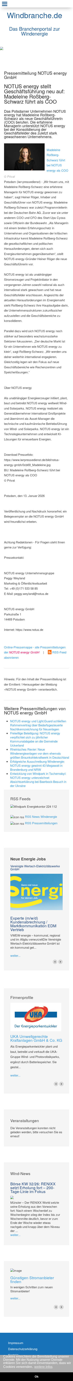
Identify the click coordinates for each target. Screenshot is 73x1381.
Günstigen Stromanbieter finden (32, 1279)
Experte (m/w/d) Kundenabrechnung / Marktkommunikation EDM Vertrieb (33, 923)
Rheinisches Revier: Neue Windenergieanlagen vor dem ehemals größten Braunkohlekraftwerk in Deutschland (39, 753)
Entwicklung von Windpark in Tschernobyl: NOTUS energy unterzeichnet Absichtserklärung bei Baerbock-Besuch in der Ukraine (38, 779)
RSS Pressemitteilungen (41, 823)
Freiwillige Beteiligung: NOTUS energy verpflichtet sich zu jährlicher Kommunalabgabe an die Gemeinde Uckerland (35, 739)
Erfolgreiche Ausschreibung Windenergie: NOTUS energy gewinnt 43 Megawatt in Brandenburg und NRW (37, 765)
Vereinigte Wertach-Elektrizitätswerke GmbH (35, 867)
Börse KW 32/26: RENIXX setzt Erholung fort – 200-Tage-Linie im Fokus (33, 1187)
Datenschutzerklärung (22, 1349)
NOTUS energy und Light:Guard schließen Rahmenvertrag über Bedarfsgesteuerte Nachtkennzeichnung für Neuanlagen (38, 725)
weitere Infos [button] (43, 1366)
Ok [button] (37, 1376)
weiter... (15, 955)
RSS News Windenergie (41, 816)
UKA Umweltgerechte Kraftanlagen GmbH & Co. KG (36, 1038)
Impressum (15, 1343)
